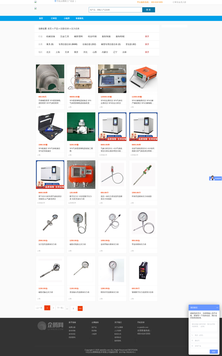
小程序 (67, 18)
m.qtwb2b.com (142, 327)
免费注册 (72, 327)
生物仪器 (86, 44)
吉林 (124, 52)
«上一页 (39, 308)
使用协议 (117, 337)
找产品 (94, 327)
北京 (48, 52)
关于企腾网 (118, 327)
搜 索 (148, 10)
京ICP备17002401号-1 (127, 352)
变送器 (129, 44)
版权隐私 (117, 341)
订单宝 (54, 18)
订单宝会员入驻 (179, 2)
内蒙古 (105, 52)
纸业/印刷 (92, 36)
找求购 (94, 331)
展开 (147, 36)
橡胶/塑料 (78, 36)
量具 (48, 44)
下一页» (60, 308)
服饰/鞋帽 (120, 36)
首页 (41, 18)
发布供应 (72, 334)
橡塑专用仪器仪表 (109, 44)
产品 (56, 28)
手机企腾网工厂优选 (66, 1)
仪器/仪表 (64, 28)
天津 (67, 52)
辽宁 (115, 52)
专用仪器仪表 (65, 44)
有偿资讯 (79, 18)
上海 (58, 52)
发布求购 (72, 331)
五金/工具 (64, 36)
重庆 (76, 52)
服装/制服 (106, 36)
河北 (85, 52)
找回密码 (72, 337)
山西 (95, 52)
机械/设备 (50, 36)
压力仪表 (75, 28)
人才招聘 (117, 331)
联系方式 (117, 334)
